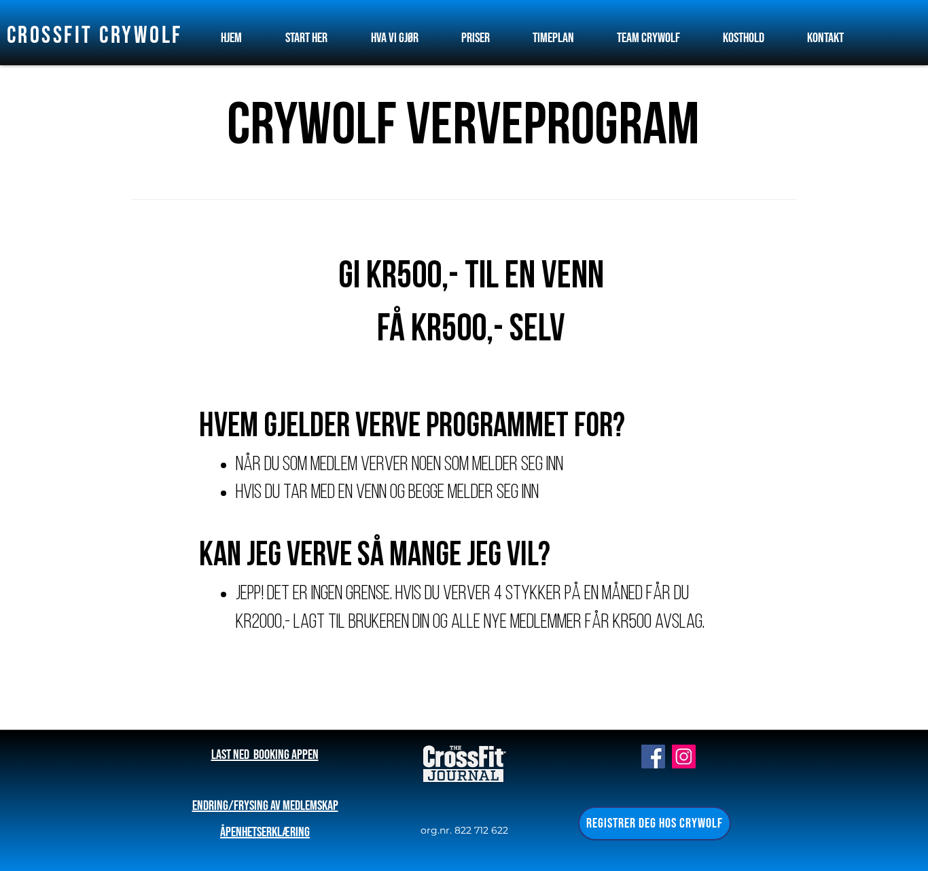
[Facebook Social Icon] (653, 756)
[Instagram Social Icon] (684, 756)
